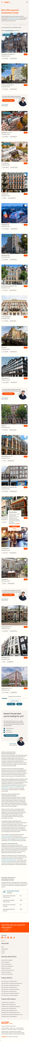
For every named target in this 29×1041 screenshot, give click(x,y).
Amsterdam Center (14, 17)
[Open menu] (2, 2)
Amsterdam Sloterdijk (6, 861)
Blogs (2, 947)
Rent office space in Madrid (6, 1034)
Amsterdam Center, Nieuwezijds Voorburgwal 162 (10, 1006)
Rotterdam (19, 839)
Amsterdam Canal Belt (13, 19)
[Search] (27, 2)
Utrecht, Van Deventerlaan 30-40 (7, 970)
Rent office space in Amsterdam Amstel (9, 981)
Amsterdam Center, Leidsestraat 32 (8, 1002)
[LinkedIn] (8, 937)
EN (3, 941)
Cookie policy (4, 1029)
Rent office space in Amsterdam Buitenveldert (10, 985)
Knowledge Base (4, 949)
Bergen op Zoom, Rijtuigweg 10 (7, 966)
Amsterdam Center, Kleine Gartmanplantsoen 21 (10, 1012)
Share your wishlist (8, 100)
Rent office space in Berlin (19, 1032)
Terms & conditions (5, 1028)
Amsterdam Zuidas (5, 836)
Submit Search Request (11, 735)
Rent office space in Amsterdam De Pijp (9, 987)
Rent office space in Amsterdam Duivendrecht (10, 989)
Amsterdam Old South (11, 858)
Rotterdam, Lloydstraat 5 (6, 968)
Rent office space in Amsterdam (15, 1031)
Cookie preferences (20, 1028)
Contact (3, 952)
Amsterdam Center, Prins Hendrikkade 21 (9, 1016)
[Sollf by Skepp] (8, 2)
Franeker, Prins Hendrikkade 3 (7, 974)
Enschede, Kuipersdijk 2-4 (6, 964)
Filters (12, 704)
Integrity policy (12, 1028)
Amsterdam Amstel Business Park (8, 860)
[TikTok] (14, 937)
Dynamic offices (20, 1029)
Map (19, 704)
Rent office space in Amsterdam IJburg (8, 991)
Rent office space (4, 1031)
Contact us (5, 929)
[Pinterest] (11, 937)
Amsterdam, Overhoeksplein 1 (7, 960)
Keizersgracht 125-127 (8, 786)
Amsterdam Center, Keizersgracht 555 (8, 1008)
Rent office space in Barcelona (7, 1032)
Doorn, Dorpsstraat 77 (5, 962)
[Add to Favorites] (25, 35)
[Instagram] (6, 937)
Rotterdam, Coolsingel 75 (6, 972)
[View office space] (26, 54)
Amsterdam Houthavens (6, 837)
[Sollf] (1, 24)
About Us (3, 950)
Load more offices (14, 701)
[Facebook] (2, 937)
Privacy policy (10, 1029)
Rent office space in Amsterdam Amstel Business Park (11, 983)
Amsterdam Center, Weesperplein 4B (8, 1004)
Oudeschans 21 (4, 788)
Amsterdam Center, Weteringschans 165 (9, 1010)
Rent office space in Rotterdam (19, 1034)
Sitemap (15, 1029)
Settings (18, 523)
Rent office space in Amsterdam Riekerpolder (10, 993)
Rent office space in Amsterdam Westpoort (9, 995)
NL (1, 941)
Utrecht (10, 840)
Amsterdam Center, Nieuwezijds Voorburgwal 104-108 (11, 1014)
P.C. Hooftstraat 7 (18, 786)
